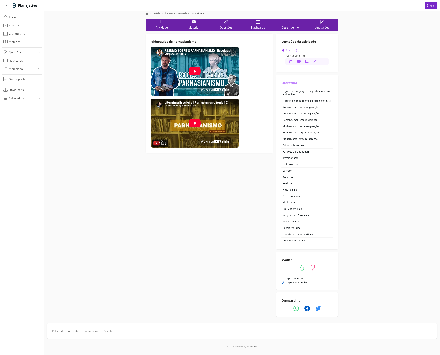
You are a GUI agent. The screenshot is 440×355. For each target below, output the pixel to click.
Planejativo (251, 346)
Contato (107, 331)
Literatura (169, 13)
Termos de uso (90, 331)
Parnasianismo (185, 13)
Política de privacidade (65, 331)
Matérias (156, 13)
